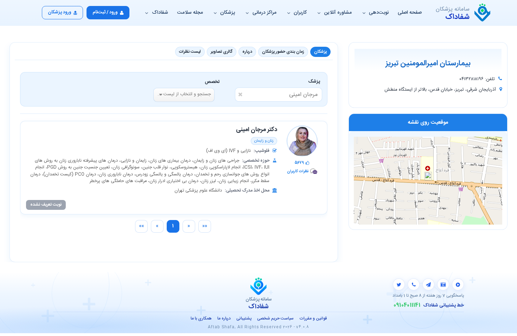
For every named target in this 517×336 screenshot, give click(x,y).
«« (204, 226)
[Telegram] (428, 284)
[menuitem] (204, 226)
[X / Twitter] (399, 284)
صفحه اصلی (410, 12)
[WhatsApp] (414, 284)
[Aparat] (458, 284)
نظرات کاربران (297, 171)
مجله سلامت (190, 12)
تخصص (212, 82)
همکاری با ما (201, 318)
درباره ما (224, 318)
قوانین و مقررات (313, 318)
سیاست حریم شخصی (275, 318)
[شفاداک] (482, 12)
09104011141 (407, 305)
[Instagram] (443, 284)
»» (141, 226)
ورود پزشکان (59, 12)
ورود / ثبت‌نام (105, 12)
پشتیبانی (243, 318)
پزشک (315, 81)
